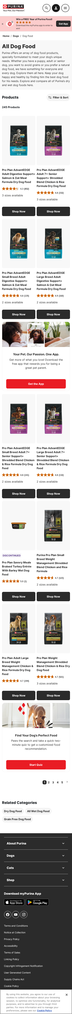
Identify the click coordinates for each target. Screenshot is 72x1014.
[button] (18, 211)
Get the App (36, 383)
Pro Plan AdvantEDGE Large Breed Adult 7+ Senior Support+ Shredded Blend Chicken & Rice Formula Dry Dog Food (53, 458)
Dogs (16, 35)
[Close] (2, 24)
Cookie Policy (11, 986)
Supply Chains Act (14, 979)
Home (6, 35)
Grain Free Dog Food (17, 819)
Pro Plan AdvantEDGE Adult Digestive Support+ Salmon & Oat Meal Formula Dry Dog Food (18, 176)
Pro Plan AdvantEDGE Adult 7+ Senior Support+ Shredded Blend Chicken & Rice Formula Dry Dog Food (51, 178)
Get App (63, 23)
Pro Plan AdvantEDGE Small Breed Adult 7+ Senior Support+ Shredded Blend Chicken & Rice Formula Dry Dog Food (18, 458)
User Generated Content (17, 972)
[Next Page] (67, 781)
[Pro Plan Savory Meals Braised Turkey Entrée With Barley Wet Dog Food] (18, 525)
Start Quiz (36, 764)
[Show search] (47, 8)
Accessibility (11, 945)
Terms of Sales (12, 952)
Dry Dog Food (13, 811)
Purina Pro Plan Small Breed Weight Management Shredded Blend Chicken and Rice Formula (52, 563)
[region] (36, 1001)
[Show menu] (65, 8)
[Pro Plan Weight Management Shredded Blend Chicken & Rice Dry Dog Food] (53, 628)
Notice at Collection (14, 932)
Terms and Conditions (16, 925)
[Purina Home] (23, 8)
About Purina (16, 843)
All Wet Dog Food (38, 811)
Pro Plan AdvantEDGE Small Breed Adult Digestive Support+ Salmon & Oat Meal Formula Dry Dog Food (16, 281)
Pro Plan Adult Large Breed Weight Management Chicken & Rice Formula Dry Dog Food (17, 666)
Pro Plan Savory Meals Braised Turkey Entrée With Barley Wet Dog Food (16, 568)
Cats (10, 868)
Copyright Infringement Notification (23, 965)
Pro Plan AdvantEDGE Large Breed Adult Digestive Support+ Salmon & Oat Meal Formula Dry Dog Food (51, 281)
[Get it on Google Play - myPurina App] (37, 902)
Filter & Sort (60, 97)
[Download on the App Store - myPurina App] (14, 902)
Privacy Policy (11, 939)
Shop (10, 880)
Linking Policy (11, 959)
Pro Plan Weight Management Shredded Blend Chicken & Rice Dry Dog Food (53, 664)
